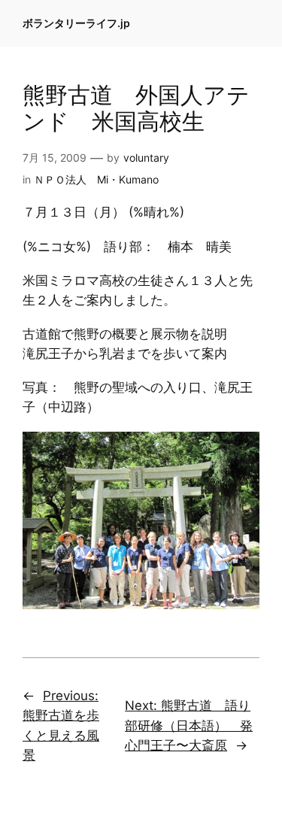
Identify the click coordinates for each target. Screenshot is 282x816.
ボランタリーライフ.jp (76, 23)
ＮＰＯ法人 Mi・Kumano (96, 179)
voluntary (146, 157)
